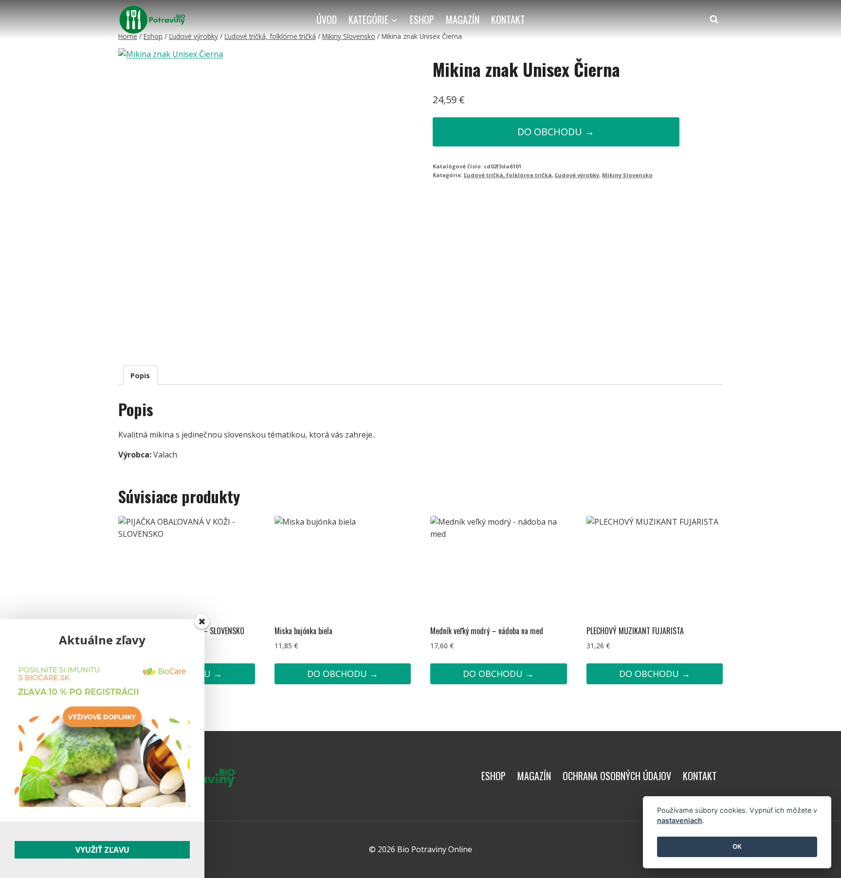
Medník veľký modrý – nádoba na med (486, 631)
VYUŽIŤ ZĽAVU (102, 849)
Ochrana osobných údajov (617, 775)
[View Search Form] (714, 19)
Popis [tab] (140, 375)
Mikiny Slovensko (627, 175)
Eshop (422, 19)
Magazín (462, 19)
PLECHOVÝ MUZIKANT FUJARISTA (635, 631)
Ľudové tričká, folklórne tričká (508, 175)
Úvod (326, 19)
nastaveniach (679, 821)
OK (737, 847)
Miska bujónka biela (303, 631)
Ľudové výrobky (577, 175)
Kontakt (508, 19)
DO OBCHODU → (555, 131)
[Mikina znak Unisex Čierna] (231, 199)
